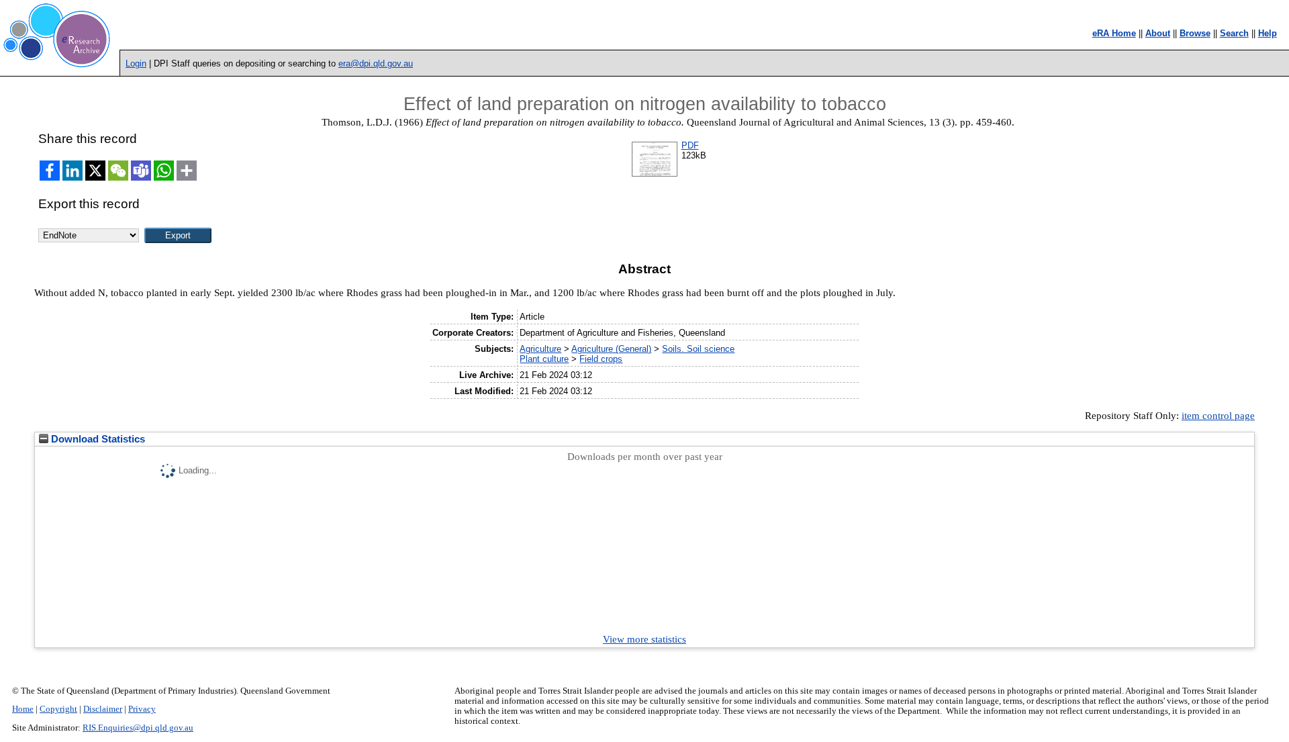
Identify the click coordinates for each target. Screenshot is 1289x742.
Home (23, 709)
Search (1234, 33)
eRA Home (1114, 33)
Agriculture (540, 349)
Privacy (142, 709)
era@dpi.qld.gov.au (375, 63)
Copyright (58, 709)
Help (1267, 33)
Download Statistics (96, 439)
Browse (1195, 33)
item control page (1218, 415)
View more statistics (644, 639)
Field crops (600, 359)
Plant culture (544, 359)
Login (136, 63)
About (1157, 33)
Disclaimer (102, 709)
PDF (690, 145)
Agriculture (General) (611, 349)
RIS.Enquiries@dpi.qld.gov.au (138, 728)
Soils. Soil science (698, 349)
